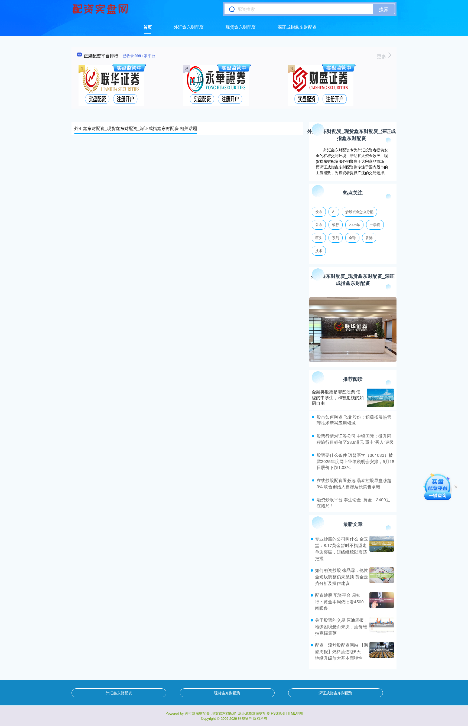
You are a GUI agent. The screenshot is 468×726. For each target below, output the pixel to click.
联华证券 (245, 718)
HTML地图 (294, 713)
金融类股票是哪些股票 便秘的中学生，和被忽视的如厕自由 (338, 397)
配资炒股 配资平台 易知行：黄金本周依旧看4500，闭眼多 (341, 601)
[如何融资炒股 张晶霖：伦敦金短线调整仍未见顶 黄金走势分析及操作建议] (381, 577)
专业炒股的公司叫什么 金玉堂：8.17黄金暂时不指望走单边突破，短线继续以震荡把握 (341, 548)
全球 (352, 237)
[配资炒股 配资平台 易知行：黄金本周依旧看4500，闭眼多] (381, 601)
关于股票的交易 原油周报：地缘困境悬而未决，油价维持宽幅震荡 (341, 626)
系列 (335, 237)
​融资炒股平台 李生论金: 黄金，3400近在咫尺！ (353, 502)
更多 (382, 56)
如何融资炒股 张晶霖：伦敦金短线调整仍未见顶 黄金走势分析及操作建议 (341, 576)
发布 (318, 211)
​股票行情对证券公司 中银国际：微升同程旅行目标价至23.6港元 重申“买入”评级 (355, 439)
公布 (318, 224)
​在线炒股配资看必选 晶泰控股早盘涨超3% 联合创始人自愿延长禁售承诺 (354, 483)
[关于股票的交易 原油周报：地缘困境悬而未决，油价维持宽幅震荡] (381, 626)
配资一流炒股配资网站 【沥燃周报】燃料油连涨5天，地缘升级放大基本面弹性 (341, 651)
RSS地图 (278, 713)
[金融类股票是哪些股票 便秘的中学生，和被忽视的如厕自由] (380, 398)
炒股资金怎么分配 (359, 211)
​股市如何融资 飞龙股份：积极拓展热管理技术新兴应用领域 (354, 420)
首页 (147, 27)
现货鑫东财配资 (241, 27)
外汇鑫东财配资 (189, 27)
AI (334, 211)
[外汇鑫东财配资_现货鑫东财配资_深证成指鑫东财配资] (101, 9)
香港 (369, 237)
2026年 (354, 224)
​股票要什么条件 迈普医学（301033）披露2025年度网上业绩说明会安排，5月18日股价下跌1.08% (355, 461)
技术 (318, 250)
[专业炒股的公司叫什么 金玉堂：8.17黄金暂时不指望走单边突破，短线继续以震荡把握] (381, 549)
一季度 (375, 224)
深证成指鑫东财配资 (297, 27)
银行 (335, 224)
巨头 (318, 237)
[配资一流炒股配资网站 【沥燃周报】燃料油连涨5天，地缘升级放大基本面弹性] (381, 651)
